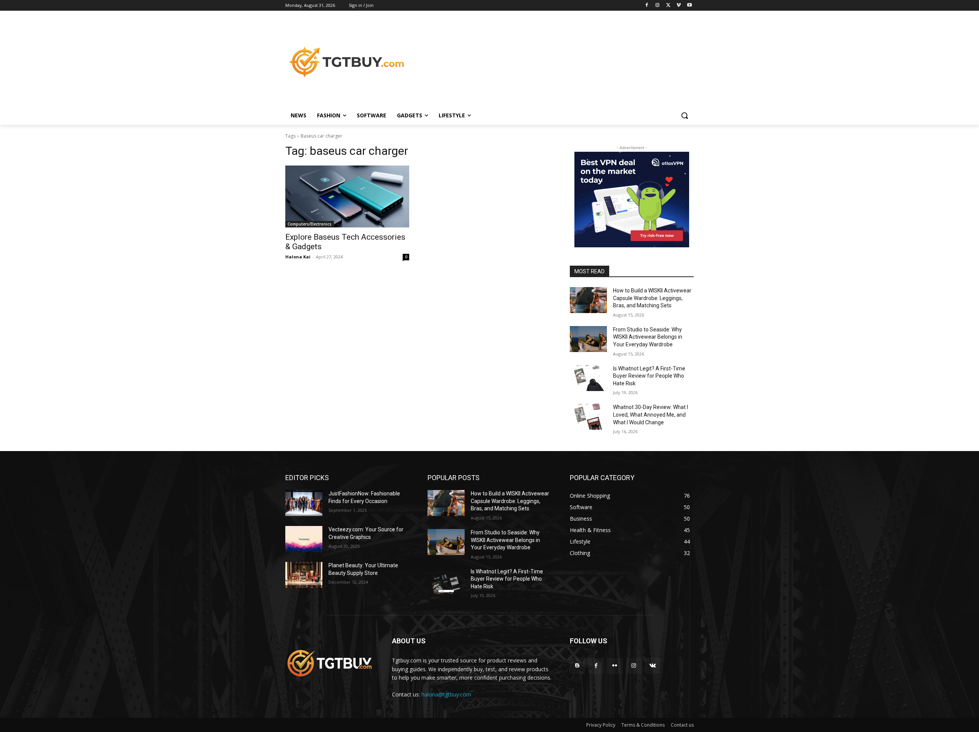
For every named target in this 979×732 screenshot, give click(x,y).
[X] (668, 5)
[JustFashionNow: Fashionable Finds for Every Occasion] (303, 503)
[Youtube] (689, 5)
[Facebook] (646, 5)
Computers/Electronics (310, 224)
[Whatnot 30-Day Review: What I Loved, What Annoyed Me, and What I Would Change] (588, 417)
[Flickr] (614, 665)
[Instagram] (657, 5)
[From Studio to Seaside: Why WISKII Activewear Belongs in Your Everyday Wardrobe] (588, 339)
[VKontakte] (652, 665)
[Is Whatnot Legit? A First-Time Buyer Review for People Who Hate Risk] (588, 378)
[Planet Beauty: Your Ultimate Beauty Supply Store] (303, 575)
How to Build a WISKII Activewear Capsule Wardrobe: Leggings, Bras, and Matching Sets (652, 297)
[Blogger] (577, 665)
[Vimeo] (678, 5)
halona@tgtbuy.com (446, 694)
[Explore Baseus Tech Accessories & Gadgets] (347, 196)
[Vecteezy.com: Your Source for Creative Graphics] (303, 539)
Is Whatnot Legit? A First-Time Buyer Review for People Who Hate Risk (649, 375)
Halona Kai (298, 257)
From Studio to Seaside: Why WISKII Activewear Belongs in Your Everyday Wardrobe (647, 336)
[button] (684, 115)
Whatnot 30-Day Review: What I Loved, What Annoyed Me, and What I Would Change (650, 414)
